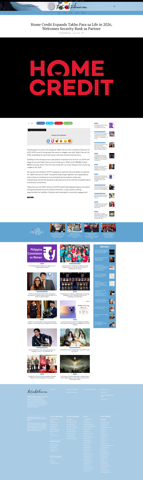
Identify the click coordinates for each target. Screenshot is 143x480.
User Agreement (104, 389)
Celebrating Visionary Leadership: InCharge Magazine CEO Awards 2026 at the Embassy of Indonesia (100, 158)
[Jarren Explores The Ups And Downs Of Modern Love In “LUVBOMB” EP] (111, 187)
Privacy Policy (103, 392)
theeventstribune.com (65, 33)
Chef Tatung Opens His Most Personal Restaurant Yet (101, 259)
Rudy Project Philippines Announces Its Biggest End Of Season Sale (102, 251)
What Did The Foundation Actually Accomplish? (100, 323)
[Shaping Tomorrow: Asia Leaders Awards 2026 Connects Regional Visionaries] (111, 204)
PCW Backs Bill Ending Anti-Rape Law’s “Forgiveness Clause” (100, 126)
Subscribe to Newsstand (90, 389)
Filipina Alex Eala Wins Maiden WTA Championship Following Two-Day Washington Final (92, 236)
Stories (32, 197)
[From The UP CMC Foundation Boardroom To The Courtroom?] (111, 301)
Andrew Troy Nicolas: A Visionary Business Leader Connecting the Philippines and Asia (100, 168)
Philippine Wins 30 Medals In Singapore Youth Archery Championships (108, 235)
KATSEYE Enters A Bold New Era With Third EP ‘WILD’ (100, 196)
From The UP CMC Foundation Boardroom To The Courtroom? (101, 301)
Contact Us (52, 389)
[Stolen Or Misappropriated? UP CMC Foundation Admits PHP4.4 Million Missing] (111, 283)
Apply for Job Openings (72, 389)
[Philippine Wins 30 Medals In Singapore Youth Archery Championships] (108, 227)
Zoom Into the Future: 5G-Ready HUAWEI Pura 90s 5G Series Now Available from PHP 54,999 (101, 178)
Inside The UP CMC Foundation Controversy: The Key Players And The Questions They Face (101, 293)
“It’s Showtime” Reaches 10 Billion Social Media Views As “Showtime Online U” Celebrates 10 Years (101, 136)
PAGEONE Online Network (100, 131)
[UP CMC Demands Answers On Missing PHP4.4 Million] (111, 276)
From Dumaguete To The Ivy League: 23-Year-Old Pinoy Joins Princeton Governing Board (57, 235)
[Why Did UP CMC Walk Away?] (111, 316)
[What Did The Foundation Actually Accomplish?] (111, 324)
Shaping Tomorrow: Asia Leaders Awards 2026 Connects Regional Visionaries (101, 205)
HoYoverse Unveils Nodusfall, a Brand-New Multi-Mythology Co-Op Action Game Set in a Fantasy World (101, 216)
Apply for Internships (72, 392)
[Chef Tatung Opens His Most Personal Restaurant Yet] (111, 259)
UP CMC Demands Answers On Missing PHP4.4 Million (100, 275)
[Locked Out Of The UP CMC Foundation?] (111, 309)
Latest (29, 197)
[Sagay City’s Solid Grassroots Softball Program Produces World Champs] (74, 227)
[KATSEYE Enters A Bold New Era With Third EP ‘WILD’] (111, 195)
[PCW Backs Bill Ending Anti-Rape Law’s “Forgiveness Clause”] (111, 125)
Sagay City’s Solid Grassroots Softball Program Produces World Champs (74, 235)
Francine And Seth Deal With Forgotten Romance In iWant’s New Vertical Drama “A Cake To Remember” (101, 147)
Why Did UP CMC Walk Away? (101, 315)
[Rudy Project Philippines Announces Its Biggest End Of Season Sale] (111, 252)
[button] (114, 6)
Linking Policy (103, 399)
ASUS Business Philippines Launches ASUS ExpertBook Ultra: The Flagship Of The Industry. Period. (101, 267)
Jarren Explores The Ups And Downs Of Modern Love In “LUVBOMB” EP (101, 188)
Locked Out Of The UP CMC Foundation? (101, 307)
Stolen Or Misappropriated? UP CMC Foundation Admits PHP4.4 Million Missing (101, 284)
